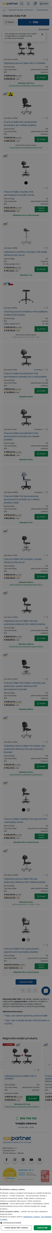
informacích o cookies (31, 1217)
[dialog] (26, 1209)
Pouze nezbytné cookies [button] (16, 1228)
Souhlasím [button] (42, 1228)
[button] (26, 1222)
